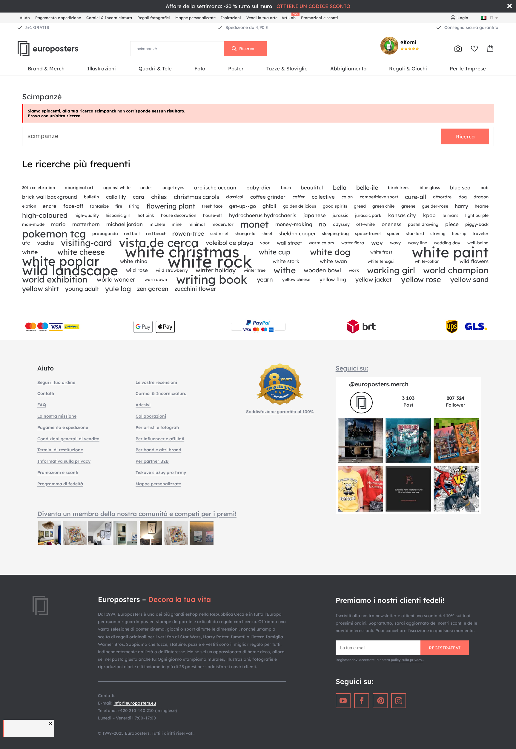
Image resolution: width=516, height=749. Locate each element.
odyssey (341, 224)
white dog (330, 252)
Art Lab (290, 17)
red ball (132, 233)
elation (29, 206)
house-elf (212, 215)
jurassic (340, 215)
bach (286, 187)
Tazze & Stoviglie (287, 68)
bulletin (91, 197)
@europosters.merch (378, 384)
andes (146, 187)
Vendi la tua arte (261, 17)
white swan (333, 261)
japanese (314, 215)
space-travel (368, 233)
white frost (381, 252)
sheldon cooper (297, 233)
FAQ (41, 404)
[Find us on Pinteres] (380, 700)
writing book (211, 279)
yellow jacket (373, 279)
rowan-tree (188, 233)
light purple (477, 215)
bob (484, 187)
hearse (482, 206)
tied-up (459, 233)
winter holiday (216, 270)
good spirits (335, 206)
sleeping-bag (335, 233)
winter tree (254, 270)
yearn (265, 279)
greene (408, 206)
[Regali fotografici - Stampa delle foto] (458, 48)
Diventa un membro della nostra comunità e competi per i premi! (136, 514)
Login (462, 17)
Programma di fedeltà (60, 484)
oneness (391, 224)
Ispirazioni (231, 17)
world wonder (116, 279)
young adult (82, 288)
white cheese (81, 252)
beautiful (312, 187)
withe (285, 270)
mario (58, 224)
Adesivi (143, 404)
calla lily (116, 197)
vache (45, 242)
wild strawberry (172, 270)
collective (323, 197)
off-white (365, 224)
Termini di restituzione (60, 450)
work (354, 270)
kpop (429, 215)
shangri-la (245, 233)
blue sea (460, 187)
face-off (73, 206)
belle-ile (367, 187)
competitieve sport (379, 197)
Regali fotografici (153, 17)
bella (339, 187)
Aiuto (25, 17)
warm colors (321, 242)
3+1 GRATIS (37, 27)
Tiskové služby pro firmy (161, 472)
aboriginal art (79, 187)
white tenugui (381, 261)
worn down (156, 279)
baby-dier (258, 187)
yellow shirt (40, 289)
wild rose (137, 270)
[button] (51, 723)
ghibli (269, 206)
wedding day (447, 242)
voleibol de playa (229, 242)
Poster (236, 68)
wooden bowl (322, 270)
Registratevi (445, 648)
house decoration (178, 215)
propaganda (105, 233)
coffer (299, 197)
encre (49, 206)
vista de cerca (159, 243)
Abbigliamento (348, 68)
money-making (293, 224)
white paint (450, 252)
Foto (199, 68)
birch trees (398, 187)
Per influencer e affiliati (160, 438)
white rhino (133, 261)
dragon (481, 197)
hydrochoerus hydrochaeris (262, 215)
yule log (118, 289)
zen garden (152, 288)
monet (254, 224)
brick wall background (49, 197)
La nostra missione (56, 416)
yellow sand (469, 279)
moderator (222, 224)
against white (116, 187)
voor (265, 242)
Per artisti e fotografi (157, 427)
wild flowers (474, 261)
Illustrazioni (101, 68)
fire (118, 206)
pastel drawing (423, 224)
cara (138, 197)
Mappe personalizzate (195, 17)
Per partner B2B (152, 461)
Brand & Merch (46, 68)
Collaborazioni (151, 416)
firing (134, 206)
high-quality (86, 215)
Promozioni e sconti (319, 17)
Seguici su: (352, 368)
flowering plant (170, 206)
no (322, 224)
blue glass (430, 187)
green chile (383, 206)
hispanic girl (118, 215)
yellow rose (421, 279)
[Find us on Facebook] (361, 700)
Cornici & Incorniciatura (109, 17)
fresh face (212, 206)
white (30, 252)
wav (377, 242)
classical (234, 197)
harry (461, 206)
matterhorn (86, 224)
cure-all (415, 196)
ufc (26, 243)
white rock (210, 261)
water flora (352, 242)
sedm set (219, 233)
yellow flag (333, 279)
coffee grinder (267, 197)
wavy (395, 242)
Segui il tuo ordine (56, 382)
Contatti (45, 393)
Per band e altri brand (158, 450)
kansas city (402, 215)
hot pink (146, 215)
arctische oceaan (215, 187)
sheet (267, 233)
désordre (442, 197)
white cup (274, 252)
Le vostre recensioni (156, 382)
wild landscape (70, 270)
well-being (478, 242)
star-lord (415, 233)
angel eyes (173, 187)
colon (347, 197)
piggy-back (477, 224)
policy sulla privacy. (407, 660)
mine (177, 224)
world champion (456, 270)
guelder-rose (435, 206)
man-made (33, 224)
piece (452, 224)
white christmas (182, 252)
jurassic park (368, 215)
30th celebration (38, 187)
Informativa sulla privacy (63, 461)
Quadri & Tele (155, 68)
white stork (286, 261)
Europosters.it (58, 48)
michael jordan (124, 224)
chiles (159, 196)
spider (393, 233)
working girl (391, 270)
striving (438, 233)
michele (157, 224)
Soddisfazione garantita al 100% (280, 411)
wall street (289, 243)
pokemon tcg (54, 233)
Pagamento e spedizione (58, 17)
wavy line (417, 242)
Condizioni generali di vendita (68, 438)
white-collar (427, 261)
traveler (480, 233)
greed (360, 206)
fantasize (99, 206)
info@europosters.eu (134, 703)
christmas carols (196, 196)
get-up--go (242, 206)
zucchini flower (195, 288)
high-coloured (44, 215)
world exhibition (54, 279)
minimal (196, 224)
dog (463, 197)
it (491, 17)
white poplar (60, 261)
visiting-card (86, 243)
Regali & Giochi (408, 68)
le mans (450, 215)
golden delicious (299, 206)
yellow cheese (296, 279)
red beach (156, 233)
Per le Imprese (468, 68)
